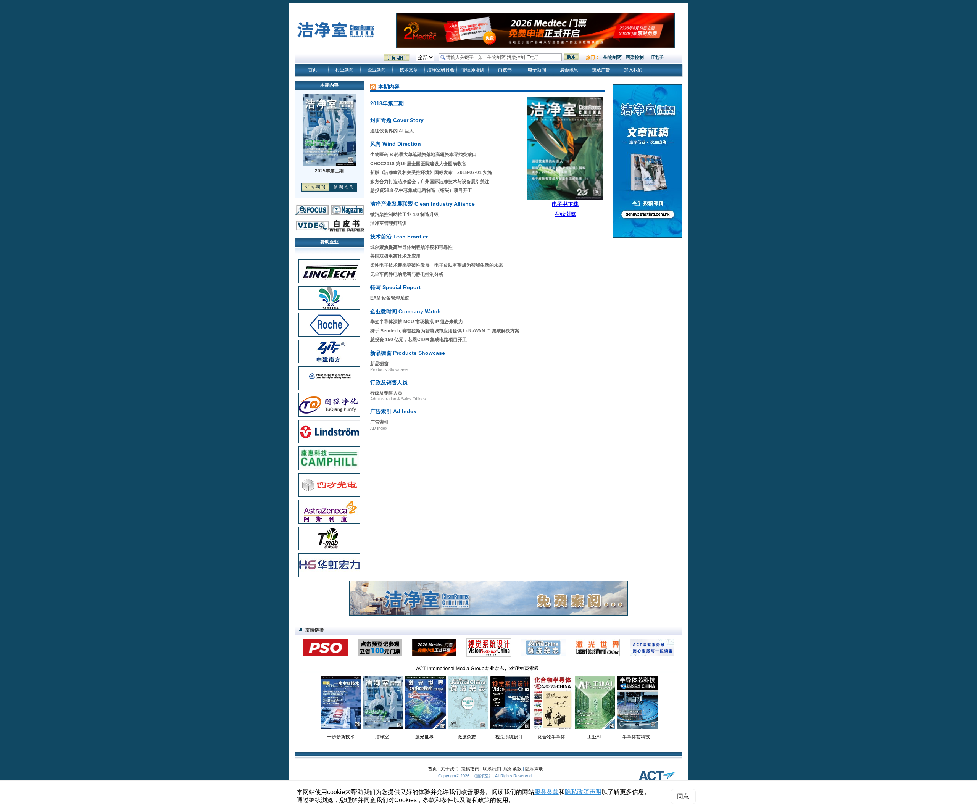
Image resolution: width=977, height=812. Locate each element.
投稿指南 (470, 769)
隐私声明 (534, 769)
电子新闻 (537, 69)
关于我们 (449, 769)
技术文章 (409, 69)
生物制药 (612, 57)
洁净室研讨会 (441, 69)
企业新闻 (377, 69)
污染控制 (635, 57)
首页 (312, 69)
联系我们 (492, 769)
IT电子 (657, 57)
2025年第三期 (329, 171)
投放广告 (601, 69)
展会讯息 (569, 69)
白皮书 (505, 69)
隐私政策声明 (583, 792)
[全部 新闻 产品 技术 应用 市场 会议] (425, 57)
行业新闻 (344, 69)
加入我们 (633, 69)
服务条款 (512, 769)
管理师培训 (472, 69)
